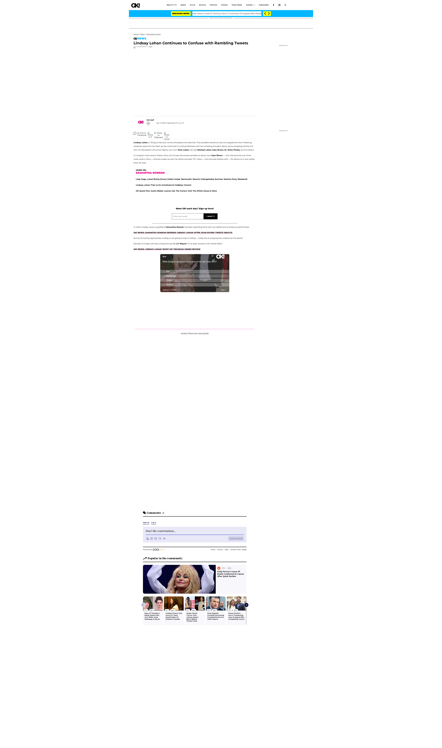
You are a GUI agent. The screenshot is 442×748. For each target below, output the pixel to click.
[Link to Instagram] (279, 5)
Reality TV (172, 5)
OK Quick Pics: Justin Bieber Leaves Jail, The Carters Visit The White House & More (176, 191)
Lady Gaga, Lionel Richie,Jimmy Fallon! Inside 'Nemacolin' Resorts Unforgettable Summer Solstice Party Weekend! (191, 179)
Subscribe (264, 5)
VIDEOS (224, 5)
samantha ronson (154, 34)
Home (136, 34)
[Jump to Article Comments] (135, 133)
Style (192, 5)
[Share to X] (150, 133)
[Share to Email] (166, 133)
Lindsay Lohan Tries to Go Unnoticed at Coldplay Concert (163, 185)
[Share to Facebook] (142, 133)
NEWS (183, 5)
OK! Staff (150, 120)
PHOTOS (213, 5)
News (142, 34)
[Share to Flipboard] (158, 133)
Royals (202, 5)
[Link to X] (285, 5)
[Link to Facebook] (273, 5)
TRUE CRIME (237, 5)
